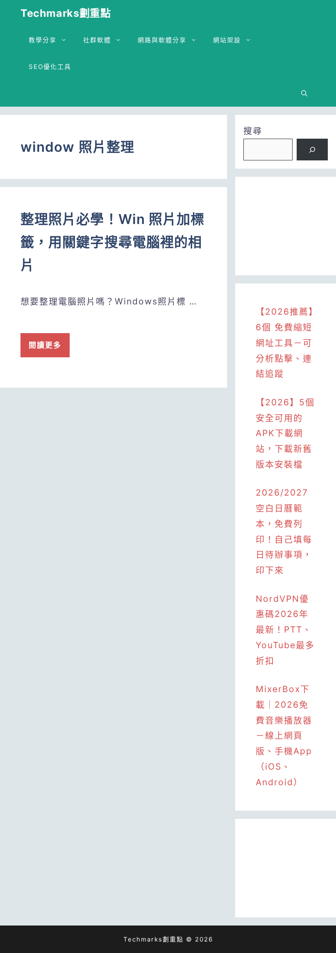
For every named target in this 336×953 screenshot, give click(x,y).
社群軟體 (97, 40)
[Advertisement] (285, 226)
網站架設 (227, 40)
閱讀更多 (45, 345)
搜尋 (252, 131)
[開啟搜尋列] (304, 93)
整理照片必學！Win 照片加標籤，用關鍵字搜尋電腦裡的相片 (112, 242)
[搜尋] (312, 150)
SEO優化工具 (50, 67)
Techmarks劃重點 (65, 13)
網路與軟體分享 (162, 40)
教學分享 (43, 40)
